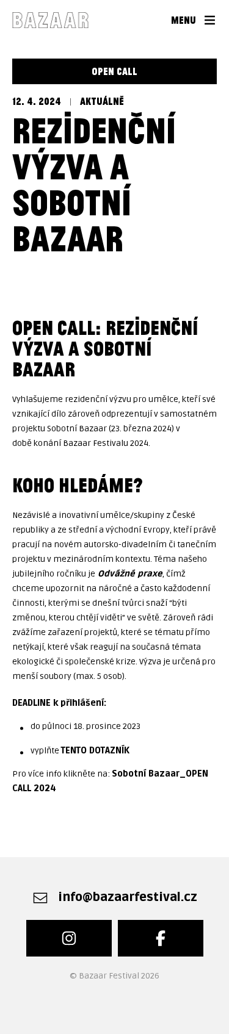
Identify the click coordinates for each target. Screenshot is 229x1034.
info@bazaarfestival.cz (127, 897)
